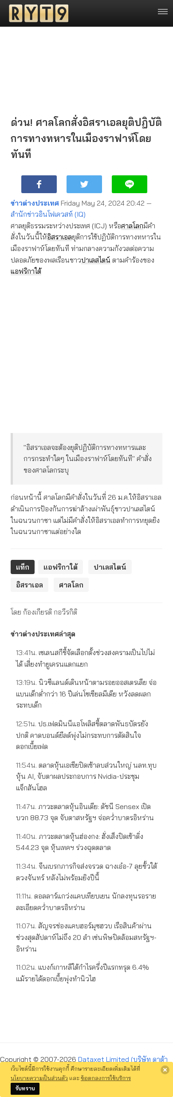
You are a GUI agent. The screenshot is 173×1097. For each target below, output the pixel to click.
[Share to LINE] (129, 184)
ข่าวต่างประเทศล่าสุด (43, 633)
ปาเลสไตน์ (95, 259)
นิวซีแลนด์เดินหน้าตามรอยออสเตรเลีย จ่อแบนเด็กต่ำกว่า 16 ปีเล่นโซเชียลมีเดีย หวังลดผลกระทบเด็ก (86, 693)
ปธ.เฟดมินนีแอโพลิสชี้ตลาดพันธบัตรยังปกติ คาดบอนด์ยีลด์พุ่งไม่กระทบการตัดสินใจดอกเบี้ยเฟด (82, 735)
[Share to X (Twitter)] (84, 184)
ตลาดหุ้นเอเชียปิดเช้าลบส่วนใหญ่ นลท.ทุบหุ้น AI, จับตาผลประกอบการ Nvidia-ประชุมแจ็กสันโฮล (86, 776)
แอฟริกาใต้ (26, 271)
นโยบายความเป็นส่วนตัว (39, 1077)
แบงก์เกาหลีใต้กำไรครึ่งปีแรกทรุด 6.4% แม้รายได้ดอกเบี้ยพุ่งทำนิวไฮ (82, 973)
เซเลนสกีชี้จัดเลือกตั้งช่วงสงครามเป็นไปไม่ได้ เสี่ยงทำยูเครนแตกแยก (85, 658)
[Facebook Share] (39, 184)
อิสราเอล (59, 236)
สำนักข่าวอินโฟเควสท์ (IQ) (48, 214)
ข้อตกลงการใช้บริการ (106, 1077)
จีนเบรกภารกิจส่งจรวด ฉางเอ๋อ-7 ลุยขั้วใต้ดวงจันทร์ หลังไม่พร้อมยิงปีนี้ (86, 872)
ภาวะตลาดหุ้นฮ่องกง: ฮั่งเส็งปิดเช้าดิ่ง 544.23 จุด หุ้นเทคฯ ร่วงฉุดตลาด (79, 842)
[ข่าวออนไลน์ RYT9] (36, 13)
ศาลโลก (132, 225)
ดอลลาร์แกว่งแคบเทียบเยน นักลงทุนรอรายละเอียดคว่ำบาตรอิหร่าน (86, 901)
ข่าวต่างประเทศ (35, 202)
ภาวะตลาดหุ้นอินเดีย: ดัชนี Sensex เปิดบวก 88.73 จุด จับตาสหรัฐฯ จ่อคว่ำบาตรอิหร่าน (85, 812)
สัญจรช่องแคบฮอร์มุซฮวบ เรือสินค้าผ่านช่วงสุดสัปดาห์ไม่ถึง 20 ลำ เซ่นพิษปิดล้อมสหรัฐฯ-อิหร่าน (86, 937)
